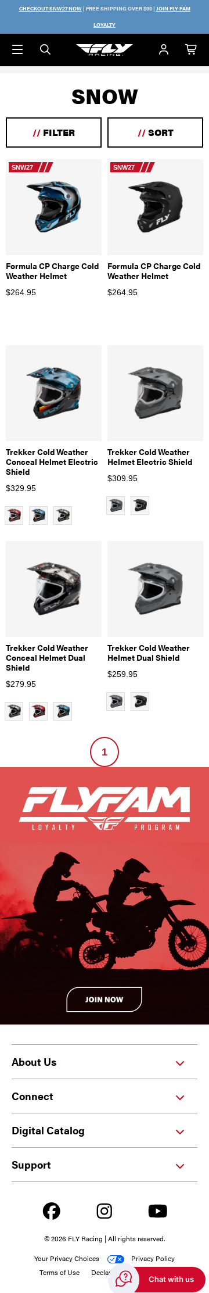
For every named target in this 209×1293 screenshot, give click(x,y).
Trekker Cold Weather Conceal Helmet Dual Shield (47, 657)
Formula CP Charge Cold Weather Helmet (52, 270)
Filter (54, 132)
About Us (34, 1061)
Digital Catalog (48, 1130)
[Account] (163, 50)
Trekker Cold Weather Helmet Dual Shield (148, 652)
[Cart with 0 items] (191, 50)
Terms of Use (59, 1272)
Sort (156, 132)
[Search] (45, 50)
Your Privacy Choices (66, 1258)
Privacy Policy (153, 1258)
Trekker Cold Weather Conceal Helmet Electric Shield (52, 461)
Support (31, 1164)
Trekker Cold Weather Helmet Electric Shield (149, 456)
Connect (32, 1095)
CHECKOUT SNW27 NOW (50, 8)
